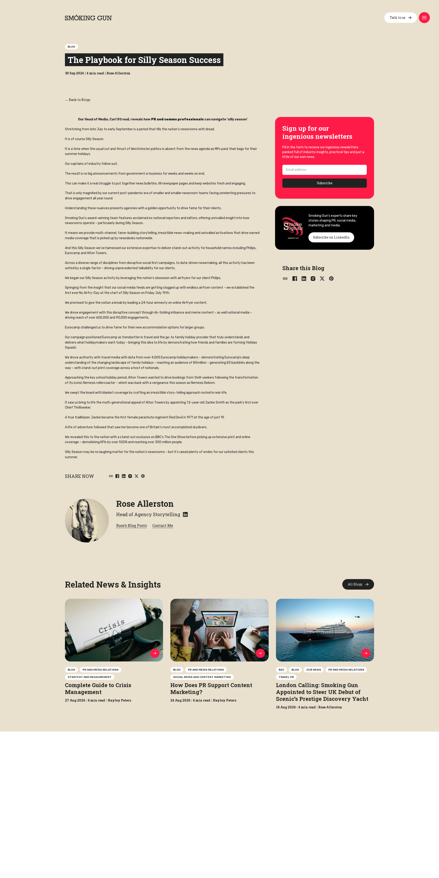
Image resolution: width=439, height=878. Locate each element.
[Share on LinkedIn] (123, 476)
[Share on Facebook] (117, 476)
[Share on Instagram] (130, 476)
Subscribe (324, 183)
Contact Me (162, 525)
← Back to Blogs (77, 100)
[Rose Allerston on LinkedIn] (185, 514)
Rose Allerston (145, 503)
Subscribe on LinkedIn (331, 237)
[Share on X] (136, 476)
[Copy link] (111, 476)
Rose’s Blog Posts (131, 525)
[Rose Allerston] (87, 520)
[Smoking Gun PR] (88, 17)
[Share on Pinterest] (143, 476)
